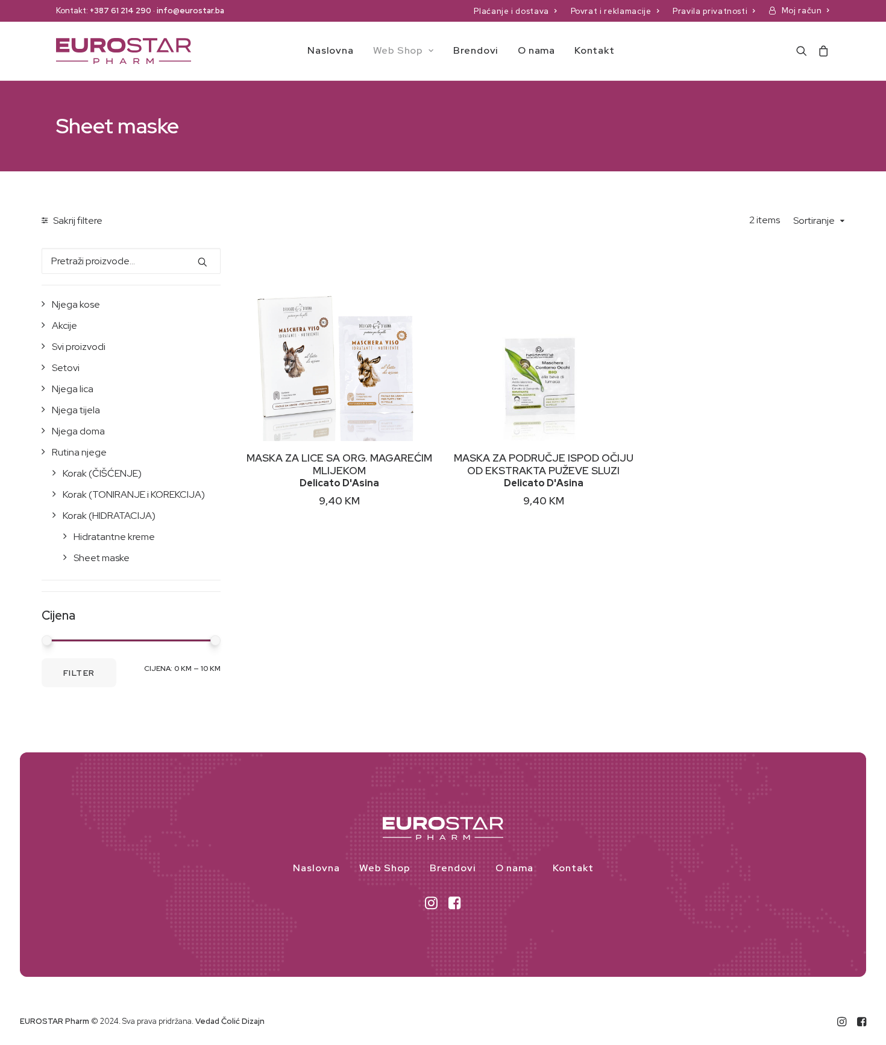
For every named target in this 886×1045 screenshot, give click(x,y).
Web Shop (398, 50)
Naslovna (330, 50)
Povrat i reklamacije (611, 11)
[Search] (804, 51)
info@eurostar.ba (190, 10)
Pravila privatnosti (710, 11)
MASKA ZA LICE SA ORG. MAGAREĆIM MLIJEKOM (339, 464)
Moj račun (802, 10)
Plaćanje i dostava (511, 11)
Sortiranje (814, 221)
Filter (79, 672)
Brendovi (475, 50)
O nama (536, 50)
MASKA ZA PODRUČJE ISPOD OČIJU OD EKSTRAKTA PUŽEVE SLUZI (543, 464)
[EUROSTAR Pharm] (123, 51)
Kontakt (594, 50)
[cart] (821, 51)
